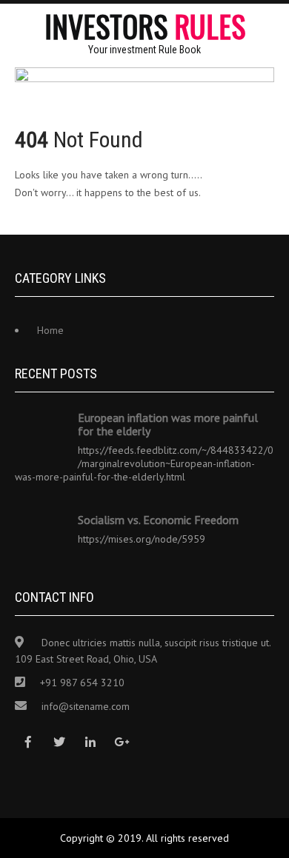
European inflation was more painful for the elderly (168, 424)
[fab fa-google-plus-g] (121, 742)
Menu (274, 26)
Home (50, 330)
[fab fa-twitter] (59, 742)
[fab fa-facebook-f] (28, 742)
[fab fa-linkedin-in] (90, 742)
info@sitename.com (85, 706)
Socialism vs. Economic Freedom (158, 519)
